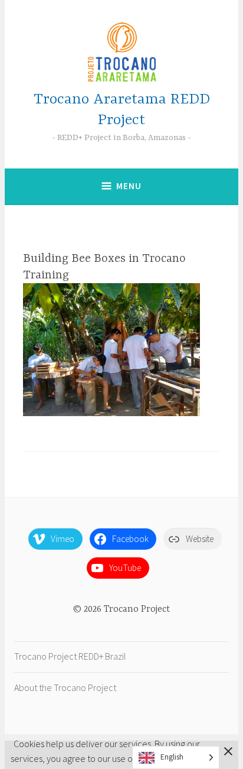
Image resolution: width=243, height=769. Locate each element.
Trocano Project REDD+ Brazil (70, 656)
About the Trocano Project (65, 687)
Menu (129, 186)
